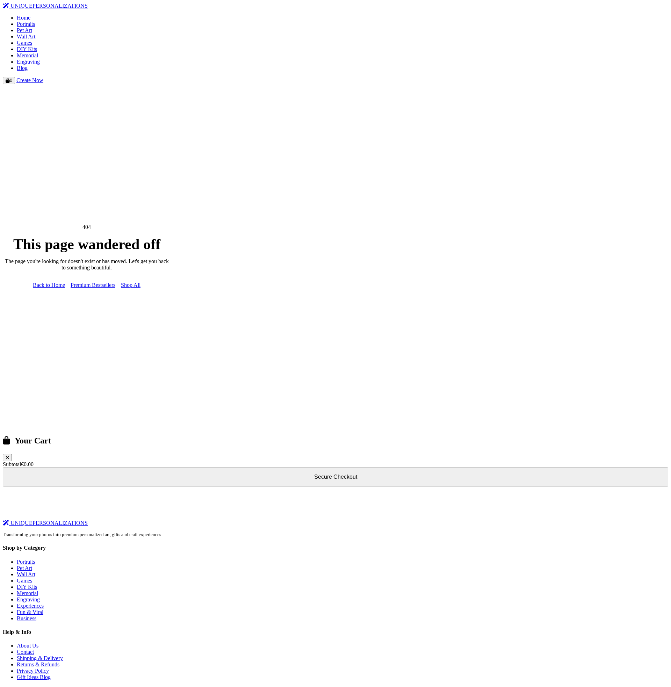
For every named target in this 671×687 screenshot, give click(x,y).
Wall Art (26, 36)
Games (24, 43)
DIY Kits (27, 49)
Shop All (130, 285)
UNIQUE (48, 6)
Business (26, 618)
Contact (25, 652)
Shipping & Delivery (40, 658)
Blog (22, 68)
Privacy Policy (33, 671)
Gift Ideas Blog (34, 677)
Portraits (26, 24)
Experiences (30, 606)
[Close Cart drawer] (7, 457)
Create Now (29, 80)
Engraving (28, 62)
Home (23, 18)
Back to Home (49, 285)
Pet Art (24, 30)
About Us (27, 646)
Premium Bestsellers (93, 285)
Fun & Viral (30, 612)
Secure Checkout (335, 477)
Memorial (27, 55)
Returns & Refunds (38, 664)
